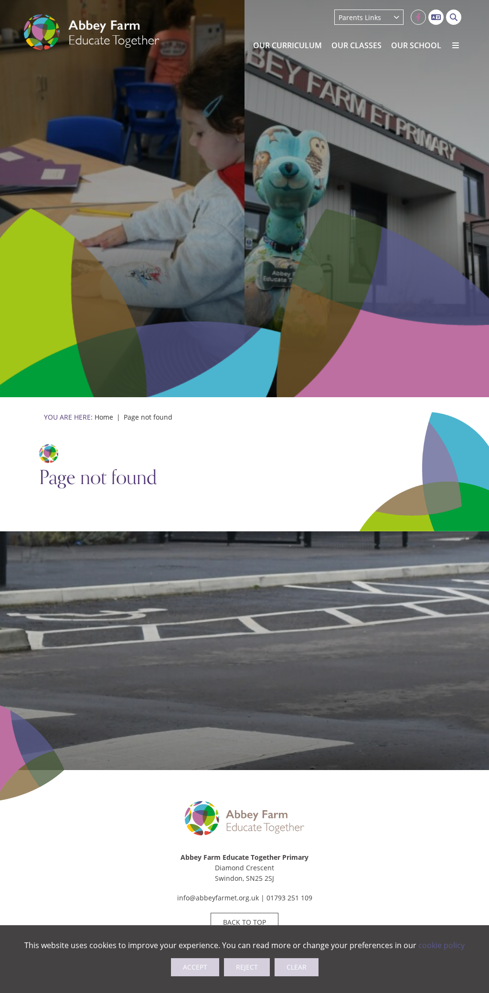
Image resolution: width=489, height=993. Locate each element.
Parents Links (360, 17)
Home (104, 417)
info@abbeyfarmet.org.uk (218, 897)
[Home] (91, 32)
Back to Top (244, 922)
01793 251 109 (289, 897)
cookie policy (441, 945)
